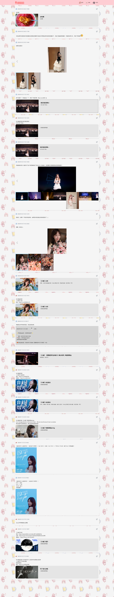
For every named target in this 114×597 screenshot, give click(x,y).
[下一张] (96, 61)
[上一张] (17, 61)
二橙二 (35, 329)
